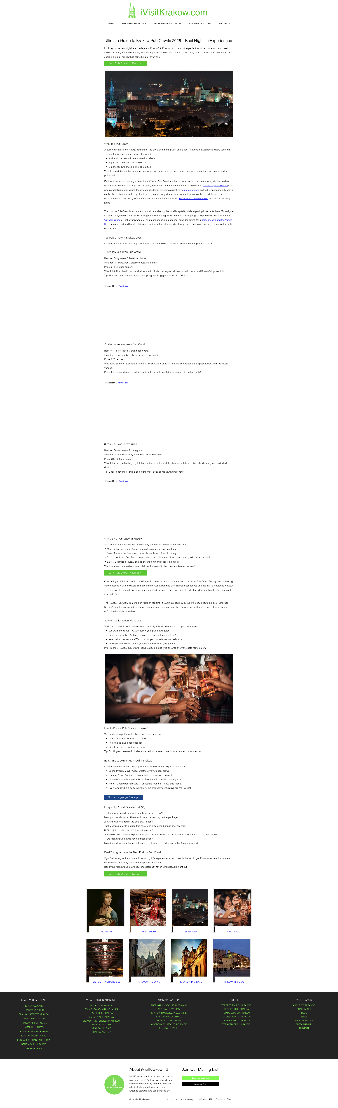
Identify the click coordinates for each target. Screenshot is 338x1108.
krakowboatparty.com (178, 224)
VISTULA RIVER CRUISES (106, 981)
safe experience (190, 189)
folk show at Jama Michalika (193, 198)
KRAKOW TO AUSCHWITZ (169, 1016)
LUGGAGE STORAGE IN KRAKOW (33, 1040)
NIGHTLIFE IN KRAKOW (101, 1013)
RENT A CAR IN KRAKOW (33, 1044)
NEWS (304, 1016)
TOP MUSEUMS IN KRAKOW (236, 1013)
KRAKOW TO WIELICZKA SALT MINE (169, 1013)
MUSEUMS (106, 931)
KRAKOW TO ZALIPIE (169, 1028)
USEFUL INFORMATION (33, 1018)
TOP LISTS (236, 999)
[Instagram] (167, 1069)
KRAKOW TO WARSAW (169, 1009)
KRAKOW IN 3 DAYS (191, 981)
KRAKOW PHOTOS (304, 1020)
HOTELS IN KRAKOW (34, 1027)
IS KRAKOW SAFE (34, 1006)
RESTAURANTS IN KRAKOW (34, 1031)
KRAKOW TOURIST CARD (33, 1035)
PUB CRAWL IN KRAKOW (101, 1017)
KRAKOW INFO (304, 1009)
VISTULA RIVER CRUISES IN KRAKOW (101, 1020)
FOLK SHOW (149, 931)
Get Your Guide (112, 219)
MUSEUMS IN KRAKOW (101, 1005)
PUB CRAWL (233, 931)
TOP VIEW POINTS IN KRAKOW (236, 1016)
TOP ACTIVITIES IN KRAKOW (236, 1024)
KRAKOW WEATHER (34, 1010)
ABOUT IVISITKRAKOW (304, 1005)
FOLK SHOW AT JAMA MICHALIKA (101, 1009)
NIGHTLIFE (191, 931)
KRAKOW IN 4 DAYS (233, 981)
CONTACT (304, 1028)
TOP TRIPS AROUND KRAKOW (236, 1020)
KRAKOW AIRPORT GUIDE (34, 1023)
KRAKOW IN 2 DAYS (149, 981)
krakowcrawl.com (133, 219)
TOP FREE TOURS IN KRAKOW (236, 1005)
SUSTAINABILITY (304, 1024)
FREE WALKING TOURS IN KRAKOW (169, 1005)
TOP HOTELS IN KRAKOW (236, 1009)
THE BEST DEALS (34, 1048)
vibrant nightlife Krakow (215, 185)
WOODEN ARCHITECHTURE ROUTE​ (169, 1024)
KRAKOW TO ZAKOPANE (169, 1020)
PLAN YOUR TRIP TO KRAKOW (34, 1014)
